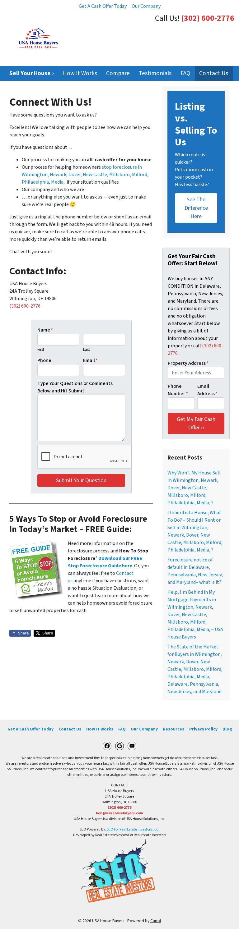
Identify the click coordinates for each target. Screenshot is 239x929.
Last (86, 349)
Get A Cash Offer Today (103, 6)
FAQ (185, 73)
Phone (44, 360)
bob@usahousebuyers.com (119, 813)
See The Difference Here (196, 208)
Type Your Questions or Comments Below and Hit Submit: (75, 387)
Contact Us (213, 73)
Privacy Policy (203, 729)
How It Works (80, 73)
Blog (227, 729)
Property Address (188, 363)
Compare (118, 73)
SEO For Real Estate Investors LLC (132, 829)
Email (90, 360)
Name (45, 330)
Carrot (155, 921)
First (40, 349)
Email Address (207, 390)
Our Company (146, 6)
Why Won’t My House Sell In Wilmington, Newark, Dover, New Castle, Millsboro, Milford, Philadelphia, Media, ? (194, 487)
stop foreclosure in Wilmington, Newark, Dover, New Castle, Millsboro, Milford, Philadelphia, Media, (85, 174)
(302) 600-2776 (207, 18)
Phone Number (178, 390)
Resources (173, 729)
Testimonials (155, 73)
